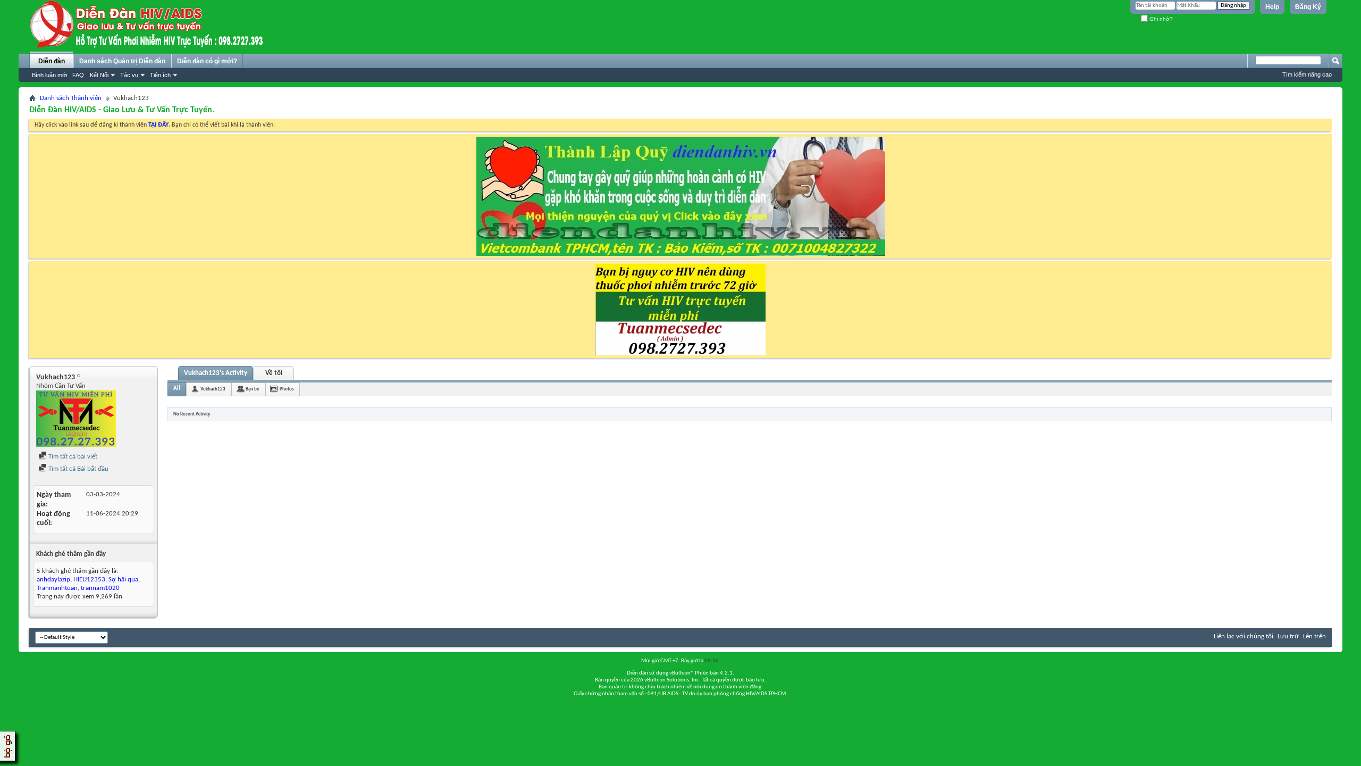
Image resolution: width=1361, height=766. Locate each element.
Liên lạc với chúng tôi (1243, 636)
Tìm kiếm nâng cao (1307, 74)
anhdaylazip (53, 579)
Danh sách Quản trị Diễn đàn (122, 61)
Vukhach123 (212, 389)
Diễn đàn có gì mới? (207, 61)
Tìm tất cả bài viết (72, 456)
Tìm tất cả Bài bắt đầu (77, 468)
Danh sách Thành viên (71, 98)
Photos (287, 389)
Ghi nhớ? (1160, 19)
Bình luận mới (49, 75)
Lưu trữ (1288, 636)
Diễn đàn (51, 61)
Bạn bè (252, 389)
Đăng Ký (1308, 7)
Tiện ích (160, 75)
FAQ (78, 75)
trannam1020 (100, 588)
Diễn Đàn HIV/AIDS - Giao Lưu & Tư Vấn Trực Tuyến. (121, 110)
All (176, 389)
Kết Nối (99, 75)
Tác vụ (129, 75)
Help (1272, 7)
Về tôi (273, 373)
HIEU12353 (89, 579)
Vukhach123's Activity (215, 373)
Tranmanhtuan (57, 588)
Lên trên (1314, 636)
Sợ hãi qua (123, 579)
